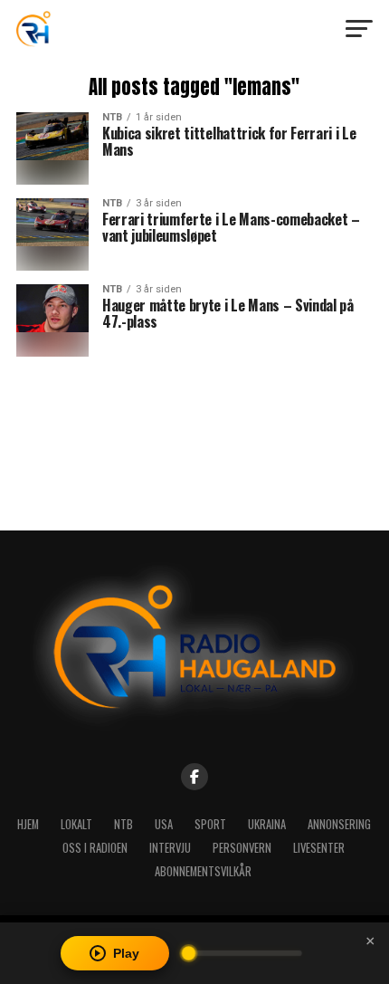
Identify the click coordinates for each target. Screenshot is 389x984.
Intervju (170, 847)
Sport (210, 824)
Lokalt (76, 824)
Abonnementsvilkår (203, 871)
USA (164, 824)
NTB (123, 824)
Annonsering (339, 824)
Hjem (28, 824)
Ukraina (267, 824)
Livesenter (319, 847)
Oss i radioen (95, 847)
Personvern (242, 847)
